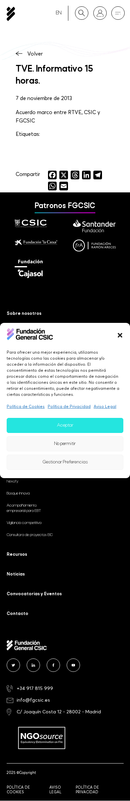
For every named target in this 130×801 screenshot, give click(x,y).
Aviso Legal (105, 406)
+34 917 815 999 (35, 688)
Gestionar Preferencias (65, 462)
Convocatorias (34, 594)
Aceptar (65, 425)
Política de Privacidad (69, 406)
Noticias (16, 574)
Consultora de (30, 535)
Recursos (17, 554)
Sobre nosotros (24, 314)
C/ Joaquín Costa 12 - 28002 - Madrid (59, 711)
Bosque (18, 494)
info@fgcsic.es (33, 700)
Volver (35, 53)
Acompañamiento (24, 508)
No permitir (65, 443)
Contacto (17, 614)
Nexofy (12, 481)
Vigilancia (24, 523)
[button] (120, 335)
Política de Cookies (26, 406)
